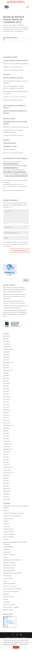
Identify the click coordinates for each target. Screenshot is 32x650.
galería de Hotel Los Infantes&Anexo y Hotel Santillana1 (11, 622)
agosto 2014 (6, 410)
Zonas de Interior (8, 610)
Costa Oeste (6, 526)
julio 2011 (6, 454)
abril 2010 (6, 486)
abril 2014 (6, 412)
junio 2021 (6, 375)
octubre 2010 (7, 470)
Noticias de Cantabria (9, 562)
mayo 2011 (6, 459)
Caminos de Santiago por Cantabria (13, 513)
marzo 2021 (6, 383)
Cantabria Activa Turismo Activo (12, 516)
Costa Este (6, 524)
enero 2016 (6, 399)
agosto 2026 (6, 336)
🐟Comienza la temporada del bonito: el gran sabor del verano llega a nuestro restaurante (14, 296)
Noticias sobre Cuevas (9, 565)
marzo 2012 (6, 441)
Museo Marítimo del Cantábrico (12, 560)
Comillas (5, 521)
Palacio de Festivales (9, 568)
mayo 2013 (6, 415)
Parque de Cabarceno (9, 570)
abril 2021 (6, 381)
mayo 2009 (6, 494)
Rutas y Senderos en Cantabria (12, 589)
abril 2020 (6, 391)
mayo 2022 (6, 367)
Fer (6, 25)
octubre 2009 (7, 491)
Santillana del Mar (8, 31)
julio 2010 (6, 478)
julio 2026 (6, 339)
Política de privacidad (11, 637)
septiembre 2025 (8, 349)
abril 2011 (6, 462)
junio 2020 (6, 388)
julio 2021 (6, 373)
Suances (5, 599)
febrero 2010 (7, 488)
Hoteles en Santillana (9, 554)
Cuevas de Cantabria (9, 534)
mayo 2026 (6, 344)
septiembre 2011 (8, 449)
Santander (6, 594)
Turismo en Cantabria (9, 604)
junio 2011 (6, 457)
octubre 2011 (7, 446)
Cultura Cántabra (8, 537)
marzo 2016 (6, 396)
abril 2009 (6, 496)
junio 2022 (6, 365)
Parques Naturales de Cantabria (12, 573)
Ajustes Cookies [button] (23, 644)
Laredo (5, 557)
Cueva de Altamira (8, 29)
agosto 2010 (6, 475)
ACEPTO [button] (16, 647)
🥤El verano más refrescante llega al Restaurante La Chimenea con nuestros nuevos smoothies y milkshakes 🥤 (14, 289)
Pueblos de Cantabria (9, 583)
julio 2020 (6, 386)
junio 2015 (6, 404)
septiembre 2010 (8, 473)
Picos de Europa (7, 578)
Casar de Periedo (8, 518)
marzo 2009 (6, 499)
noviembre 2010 (7, 467)
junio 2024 (6, 354)
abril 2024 (6, 360)
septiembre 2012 (8, 425)
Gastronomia (7, 552)
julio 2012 (6, 431)
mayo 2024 (6, 357)
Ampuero (6, 510)
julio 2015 (6, 402)
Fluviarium (6, 549)
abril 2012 (6, 438)
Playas (5, 581)
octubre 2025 (7, 346)
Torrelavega (6, 602)
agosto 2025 (6, 352)
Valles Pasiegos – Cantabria (11, 607)
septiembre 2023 (8, 362)
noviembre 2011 (7, 444)
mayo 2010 (6, 483)
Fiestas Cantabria (8, 547)
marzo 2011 (6, 465)
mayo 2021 (6, 378)
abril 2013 (6, 417)
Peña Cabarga (7, 575)
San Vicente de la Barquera (11, 591)
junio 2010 (6, 480)
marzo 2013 (6, 420)
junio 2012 (6, 433)
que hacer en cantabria (21, 29)
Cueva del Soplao (8, 531)
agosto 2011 (6, 452)
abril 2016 (6, 394)
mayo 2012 (6, 436)
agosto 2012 (6, 428)
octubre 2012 (7, 423)
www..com (9, 616)
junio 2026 (6, 341)
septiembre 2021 (8, 370)
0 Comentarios (19, 31)
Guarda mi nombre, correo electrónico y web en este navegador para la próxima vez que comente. (15, 244)
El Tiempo (6, 539)
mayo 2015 (6, 407)
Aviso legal (22, 637)
